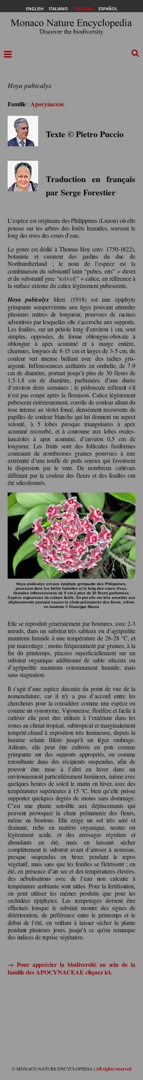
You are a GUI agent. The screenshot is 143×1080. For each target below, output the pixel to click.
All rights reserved (114, 1069)
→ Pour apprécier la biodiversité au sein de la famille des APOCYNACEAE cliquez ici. (71, 968)
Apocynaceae (47, 103)
